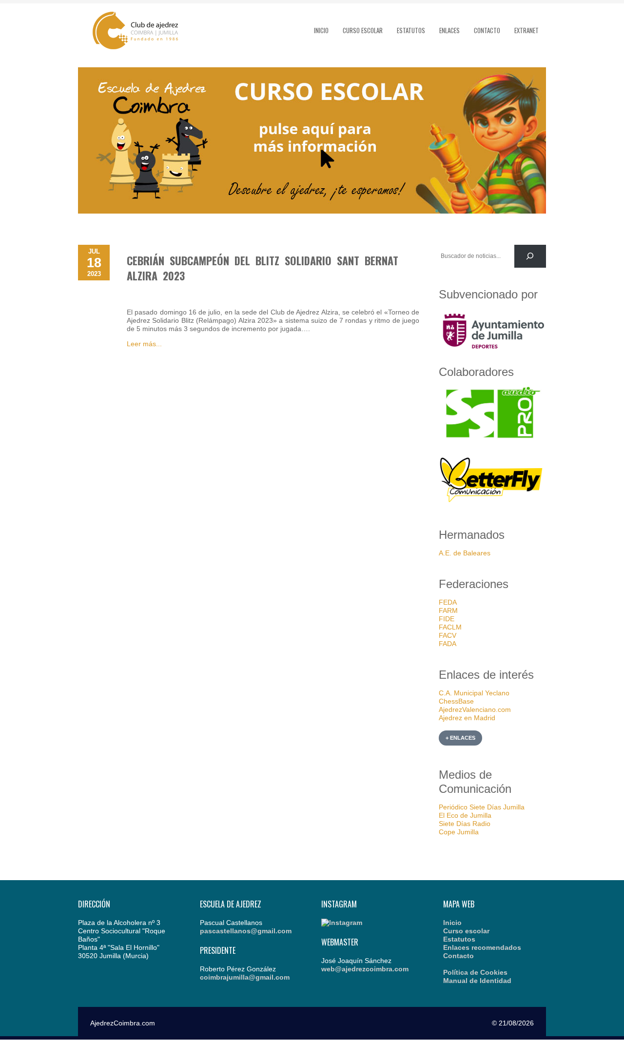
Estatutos (411, 30)
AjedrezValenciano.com (475, 709)
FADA (447, 644)
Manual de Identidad (477, 980)
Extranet (526, 30)
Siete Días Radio (464, 823)
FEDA (448, 602)
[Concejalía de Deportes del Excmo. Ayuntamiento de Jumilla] (492, 352)
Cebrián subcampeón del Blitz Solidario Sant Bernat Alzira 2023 (262, 268)
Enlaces (449, 30)
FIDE (446, 619)
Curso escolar (363, 30)
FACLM (450, 627)
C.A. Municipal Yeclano (474, 693)
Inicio (321, 30)
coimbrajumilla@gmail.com (245, 977)
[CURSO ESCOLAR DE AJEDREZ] (312, 211)
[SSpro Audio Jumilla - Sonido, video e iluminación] (492, 438)
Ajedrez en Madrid (467, 718)
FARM (448, 610)
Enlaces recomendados (482, 947)
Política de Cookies (475, 972)
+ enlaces (460, 738)
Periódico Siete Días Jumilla (482, 807)
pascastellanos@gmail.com (246, 931)
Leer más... (144, 344)
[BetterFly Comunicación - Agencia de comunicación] (492, 504)
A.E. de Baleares (464, 553)
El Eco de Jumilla (465, 815)
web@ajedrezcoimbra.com (365, 969)
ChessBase (456, 701)
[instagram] (341, 922)
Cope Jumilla (459, 832)
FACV (447, 635)
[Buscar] (530, 256)
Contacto (487, 30)
